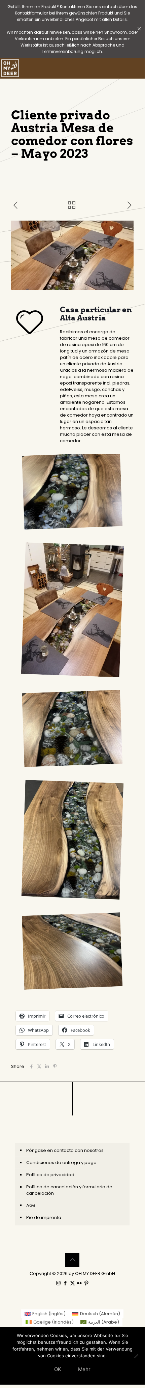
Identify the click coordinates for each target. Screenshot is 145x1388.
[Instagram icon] (58, 1282)
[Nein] (136, 1356)
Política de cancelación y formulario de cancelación (69, 1190)
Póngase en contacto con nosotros (65, 1150)
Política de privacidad (50, 1174)
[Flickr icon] (79, 1282)
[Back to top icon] (72, 1260)
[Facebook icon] (65, 1282)
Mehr (84, 1369)
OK (57, 1369)
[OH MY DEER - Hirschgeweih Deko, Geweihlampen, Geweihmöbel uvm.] (10, 68)
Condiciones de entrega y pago (61, 1162)
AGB (30, 1205)
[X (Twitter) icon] (72, 1282)
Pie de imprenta (43, 1217)
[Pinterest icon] (86, 1282)
